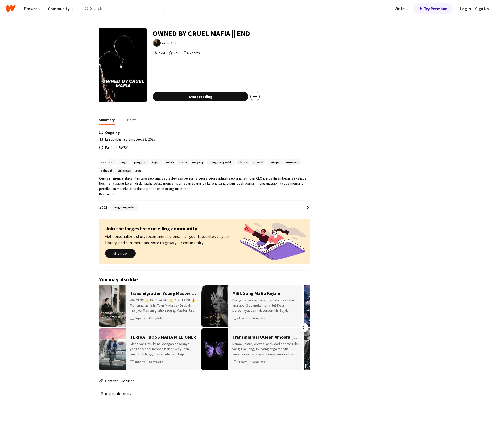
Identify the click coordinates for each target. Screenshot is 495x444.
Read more (106, 194)
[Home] (11, 8)
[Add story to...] (255, 96)
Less (137, 171)
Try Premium (436, 8)
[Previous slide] (105, 327)
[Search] (87, 9)
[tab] (107, 121)
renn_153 (169, 43)
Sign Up (482, 8)
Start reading (200, 96)
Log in (465, 8)
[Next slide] (303, 327)
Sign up (120, 253)
